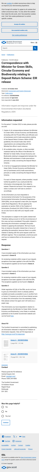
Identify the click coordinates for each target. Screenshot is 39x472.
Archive (13, 445)
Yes (6, 407)
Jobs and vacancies (20, 449)
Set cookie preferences (19, 35)
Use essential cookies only (19, 30)
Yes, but (8, 416)
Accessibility (5, 445)
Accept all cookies (19, 24)
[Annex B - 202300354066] (6, 357)
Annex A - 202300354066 (19, 340)
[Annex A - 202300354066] (6, 343)
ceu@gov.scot (10, 376)
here (12, 316)
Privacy (30, 449)
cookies (9, 3)
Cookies (27, 445)
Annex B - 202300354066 (19, 354)
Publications (10, 54)
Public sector (9, 93)
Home (3, 54)
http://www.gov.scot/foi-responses (13, 334)
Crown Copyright (6, 449)
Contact (20, 445)
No (6, 411)
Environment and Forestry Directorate (20, 91)
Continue (6, 422)
